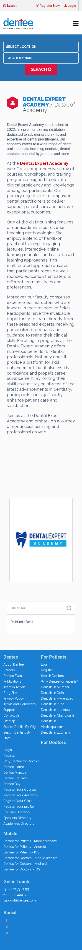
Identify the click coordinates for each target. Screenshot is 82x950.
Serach (39, 69)
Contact (19, 608)
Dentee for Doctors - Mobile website (30, 858)
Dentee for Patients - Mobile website (30, 841)
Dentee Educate (15, 778)
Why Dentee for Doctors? (22, 761)
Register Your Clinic (17, 801)
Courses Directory (16, 812)
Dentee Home (13, 767)
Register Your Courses (19, 789)
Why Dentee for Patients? (59, 681)
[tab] (41, 608)
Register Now (49, 5)
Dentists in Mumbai (55, 687)
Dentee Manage (14, 772)
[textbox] (41, 46)
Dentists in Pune (52, 704)
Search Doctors (52, 676)
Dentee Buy (11, 784)
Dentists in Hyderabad (57, 698)
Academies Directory (18, 823)
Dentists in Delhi (52, 693)
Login (71, 5)
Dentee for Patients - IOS (21, 852)
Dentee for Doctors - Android (25, 863)
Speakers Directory (17, 818)
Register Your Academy (20, 795)
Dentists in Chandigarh (57, 715)
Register (47, 670)
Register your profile (18, 806)
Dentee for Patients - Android (24, 846)
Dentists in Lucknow (55, 710)
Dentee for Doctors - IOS (21, 869)
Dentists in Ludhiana (55, 732)
